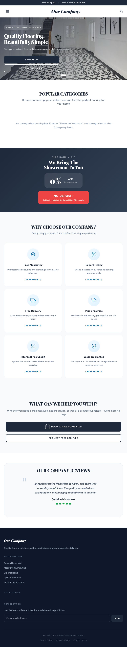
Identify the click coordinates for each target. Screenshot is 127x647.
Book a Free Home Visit (67, 426)
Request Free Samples (63, 438)
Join (117, 618)
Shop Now (31, 59)
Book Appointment (31, 68)
